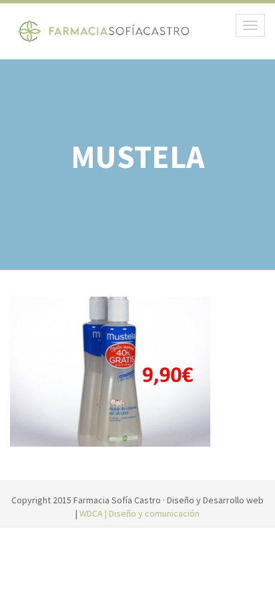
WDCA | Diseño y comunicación (139, 513)
